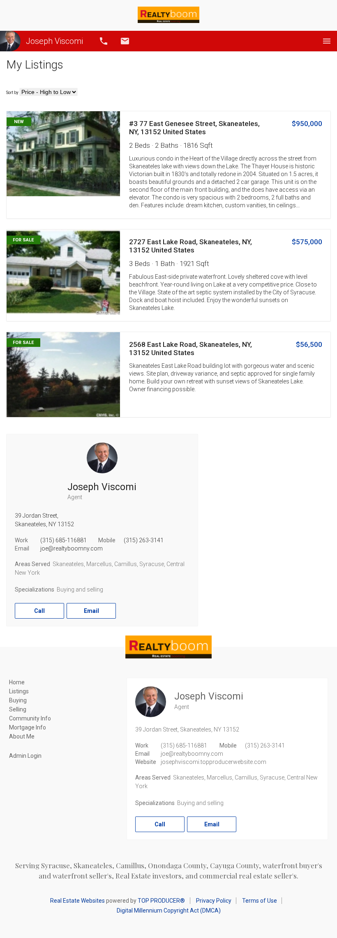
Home (17, 682)
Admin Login (25, 755)
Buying (18, 700)
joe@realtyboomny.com (71, 548)
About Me (22, 736)
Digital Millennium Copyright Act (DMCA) (169, 910)
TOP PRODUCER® (161, 900)
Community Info (30, 718)
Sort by (12, 92)
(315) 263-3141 (144, 540)
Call (103, 41)
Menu (326, 41)
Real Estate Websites (77, 900)
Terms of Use (259, 900)
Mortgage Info (27, 727)
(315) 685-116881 (63, 540)
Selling (17, 709)
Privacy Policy (213, 900)
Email (125, 41)
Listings (19, 691)
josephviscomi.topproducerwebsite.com (213, 762)
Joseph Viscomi (54, 41)
